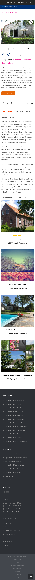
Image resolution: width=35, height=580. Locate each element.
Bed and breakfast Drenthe (13, 408)
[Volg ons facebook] (4, 492)
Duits (6, 545)
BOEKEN (8, 93)
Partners (7, 538)
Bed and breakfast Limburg (13, 438)
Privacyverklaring (10, 534)
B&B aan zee (9, 476)
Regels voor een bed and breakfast (16, 458)
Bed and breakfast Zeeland (13, 434)
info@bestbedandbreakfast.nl (14, 509)
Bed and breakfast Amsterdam (15, 469)
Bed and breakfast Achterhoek (14, 465)
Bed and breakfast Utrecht (13, 423)
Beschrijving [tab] (8, 111)
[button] (31, 22)
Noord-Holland (7, 63)
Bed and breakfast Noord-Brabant (16, 441)
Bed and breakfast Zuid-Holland (15, 430)
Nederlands (8, 541)
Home (3, 15)
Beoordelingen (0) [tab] (23, 111)
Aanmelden (8, 523)
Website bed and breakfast (13, 461)
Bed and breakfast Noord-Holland (16, 426)
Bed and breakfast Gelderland (14, 419)
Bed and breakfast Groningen (14, 400)
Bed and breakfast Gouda (13, 472)
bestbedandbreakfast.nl (12, 512)
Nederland (27, 60)
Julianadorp (17, 60)
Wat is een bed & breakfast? (14, 454)
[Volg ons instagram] (7, 492)
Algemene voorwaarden (12, 530)
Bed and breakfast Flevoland (14, 415)
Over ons (7, 527)
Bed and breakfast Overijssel (14, 412)
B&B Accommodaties (12, 15)
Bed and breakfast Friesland (14, 404)
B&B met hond (9, 480)
